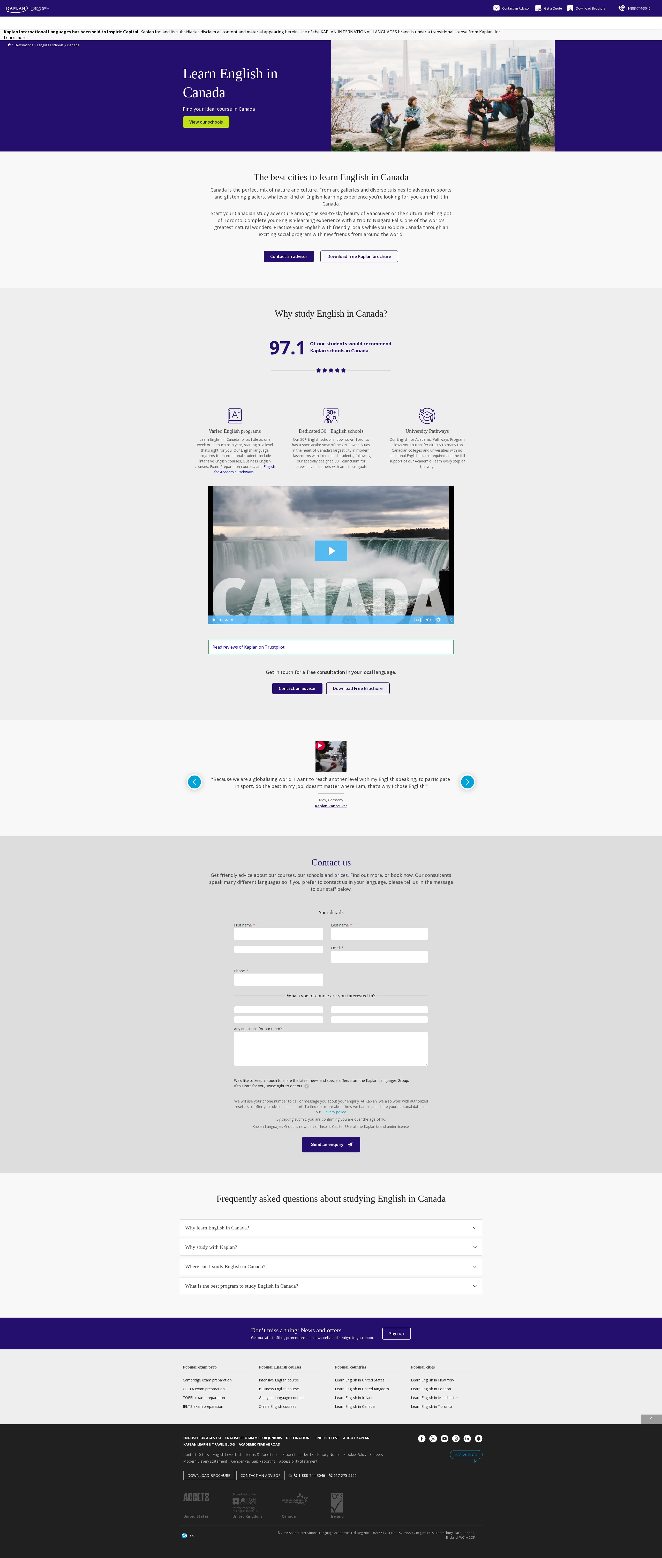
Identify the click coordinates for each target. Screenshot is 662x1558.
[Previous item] (194, 782)
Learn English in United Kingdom (362, 1388)
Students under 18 (297, 1454)
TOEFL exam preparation (204, 1397)
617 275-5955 (345, 1475)
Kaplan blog (466, 1454)
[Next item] (467, 782)
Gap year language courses (281, 1397)
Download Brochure (208, 1475)
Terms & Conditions (262, 1454)
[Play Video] (213, 619)
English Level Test (227, 1454)
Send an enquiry (327, 1144)
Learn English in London (431, 1388)
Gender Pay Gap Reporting (253, 1461)
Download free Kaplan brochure (359, 256)
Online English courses (277, 1406)
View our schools (206, 122)
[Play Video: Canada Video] (331, 551)
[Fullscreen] (448, 619)
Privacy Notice (328, 1454)
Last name (340, 925)
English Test (327, 1437)
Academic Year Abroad (259, 1444)
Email (335, 948)
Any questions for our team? (258, 1029)
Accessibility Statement (298, 1461)
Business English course (279, 1388)
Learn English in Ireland (354, 1397)
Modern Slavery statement (205, 1461)
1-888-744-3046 (311, 1475)
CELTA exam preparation (204, 1388)
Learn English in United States (360, 1380)
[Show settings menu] (438, 619)
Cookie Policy (355, 1454)
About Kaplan (356, 1437)
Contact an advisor (260, 1475)
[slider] (321, 619)
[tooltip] (306, 1086)
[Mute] (428, 619)
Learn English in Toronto (431, 1406)
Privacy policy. (335, 1111)
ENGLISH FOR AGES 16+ (202, 1437)
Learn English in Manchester (434, 1397)
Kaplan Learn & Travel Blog (209, 1444)
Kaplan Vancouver (331, 805)
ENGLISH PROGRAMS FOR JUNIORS (253, 1437)
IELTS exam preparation (203, 1406)
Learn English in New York (432, 1380)
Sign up (396, 1333)
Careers (376, 1454)
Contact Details (196, 1454)
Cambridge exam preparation (207, 1380)
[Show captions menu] (417, 619)
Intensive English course (279, 1380)
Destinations (299, 1437)
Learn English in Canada (355, 1406)
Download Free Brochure (358, 688)
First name (243, 925)
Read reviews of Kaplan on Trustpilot (248, 647)
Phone (239, 971)
